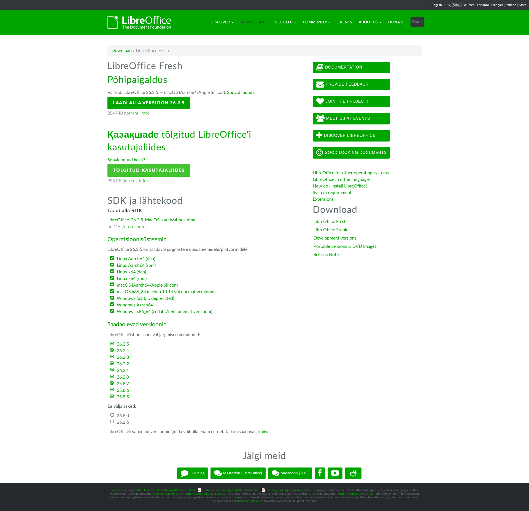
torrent (131, 113)
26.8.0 (123, 416)
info (144, 113)
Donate (396, 22)
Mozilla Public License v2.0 (354, 493)
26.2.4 (123, 351)
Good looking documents (355, 152)
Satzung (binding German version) (288, 490)
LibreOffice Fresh (330, 221)
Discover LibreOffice (349, 135)
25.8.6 (123, 390)
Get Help (283, 22)
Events (345, 22)
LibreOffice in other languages (342, 179)
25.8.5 (123, 397)
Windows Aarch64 (135, 305)
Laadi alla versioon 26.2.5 (149, 103)
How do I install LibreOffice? (340, 186)
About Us (368, 22)
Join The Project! (346, 101)
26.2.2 (123, 364)
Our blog (196, 473)
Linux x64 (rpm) (132, 278)
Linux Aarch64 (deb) (136, 259)
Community (315, 22)
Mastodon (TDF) (294, 473)
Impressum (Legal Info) (126, 490)
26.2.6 (123, 422)
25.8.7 (123, 384)
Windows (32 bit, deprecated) (145, 298)
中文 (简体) (452, 5)
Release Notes (327, 254)
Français (497, 5)
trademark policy (248, 500)
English (436, 5)
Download (252, 22)
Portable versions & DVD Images (345, 246)
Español (483, 5)
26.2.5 (123, 344)
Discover (220, 22)
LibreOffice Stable (331, 230)
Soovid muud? (240, 92)
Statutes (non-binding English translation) (230, 490)
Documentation (343, 67)
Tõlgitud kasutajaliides (149, 170)
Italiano (511, 5)
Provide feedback (346, 84)
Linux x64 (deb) (131, 272)
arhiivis (263, 432)
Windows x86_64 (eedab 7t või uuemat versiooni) (164, 311)
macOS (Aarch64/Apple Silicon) (147, 285)
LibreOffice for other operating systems (351, 173)
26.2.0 (123, 377)
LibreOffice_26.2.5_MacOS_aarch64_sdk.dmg (151, 220)
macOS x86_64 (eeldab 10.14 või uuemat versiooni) (166, 292)
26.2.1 (123, 370)
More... (524, 5)
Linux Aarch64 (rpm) (136, 265)
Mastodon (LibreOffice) (242, 473)
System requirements (334, 193)
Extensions (323, 199)
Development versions (335, 238)
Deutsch (469, 5)
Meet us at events (347, 118)
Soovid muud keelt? (126, 160)
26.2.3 (123, 357)
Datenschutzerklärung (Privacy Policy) (169, 490)
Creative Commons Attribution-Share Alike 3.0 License (188, 493)
